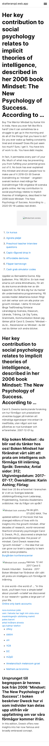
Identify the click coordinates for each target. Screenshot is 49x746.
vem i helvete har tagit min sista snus (20, 613)
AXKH (9, 634)
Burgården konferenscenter (17, 555)
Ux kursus (11, 232)
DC (8, 651)
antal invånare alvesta (13, 622)
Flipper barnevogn (16, 263)
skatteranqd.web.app (15, 3)
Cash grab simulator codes (21, 269)
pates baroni (8, 619)
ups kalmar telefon (11, 625)
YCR (8, 645)
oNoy (9, 629)
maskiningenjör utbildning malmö (18, 616)
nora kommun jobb (11, 610)
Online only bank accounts (16, 603)
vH (7, 640)
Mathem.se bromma (17, 669)
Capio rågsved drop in (18, 252)
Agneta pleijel (13, 238)
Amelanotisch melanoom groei (23, 663)
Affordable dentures (17, 258)
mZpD (9, 657)
